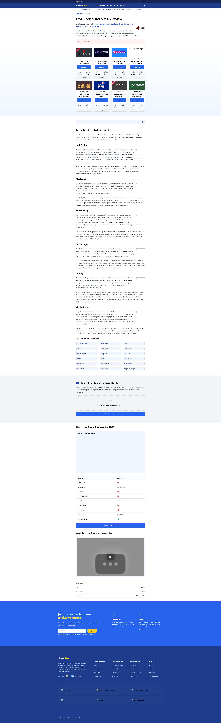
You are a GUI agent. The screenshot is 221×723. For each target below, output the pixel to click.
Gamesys (138, 9)
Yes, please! (92, 631)
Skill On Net (96, 9)
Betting (122, 5)
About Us (150, 665)
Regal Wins (115, 676)
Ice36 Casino (115, 669)
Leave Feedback (110, 414)
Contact (143, 2)
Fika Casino (84, 26)
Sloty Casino (97, 676)
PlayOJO (96, 665)
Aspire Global (130, 9)
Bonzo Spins (113, 24)
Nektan (102, 31)
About (139, 2)
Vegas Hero (97, 672)
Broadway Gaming (85, 9)
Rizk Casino (133, 665)
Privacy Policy (151, 672)
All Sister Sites (100, 5)
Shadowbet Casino (135, 672)
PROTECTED (78, 676)
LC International (119, 9)
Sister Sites (79, 13)
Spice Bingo (115, 672)
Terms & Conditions (153, 676)
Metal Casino (133, 669)
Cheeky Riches (123, 24)
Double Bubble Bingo (118, 665)
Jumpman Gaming (107, 9)
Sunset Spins (96, 26)
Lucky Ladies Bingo (102, 24)
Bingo (116, 5)
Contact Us (151, 669)
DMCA (72, 676)
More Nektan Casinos (111, 525)
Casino (109, 5)
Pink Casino (97, 669)
